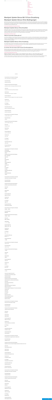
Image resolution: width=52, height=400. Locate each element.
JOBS (28, 5)
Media (29, 6)
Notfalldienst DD (30, 7)
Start (28, 1)
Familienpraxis (30, 4)
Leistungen (29, 2)
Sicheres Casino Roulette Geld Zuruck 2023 (10, 52)
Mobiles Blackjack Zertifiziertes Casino (10, 33)
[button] (36, 8)
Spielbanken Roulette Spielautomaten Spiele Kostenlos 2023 (13, 45)
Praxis (29, 3)
